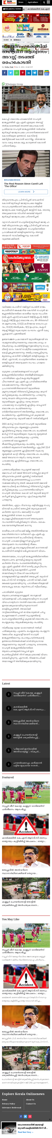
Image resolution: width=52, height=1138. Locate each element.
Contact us (31, 1104)
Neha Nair (9, 67)
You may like (10, 919)
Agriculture (33, 2)
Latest (6, 684)
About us (30, 1100)
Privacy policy (8, 1104)
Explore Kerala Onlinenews (23, 1094)
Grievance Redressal (11, 1108)
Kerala (17, 40)
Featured (8, 777)
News (20, 2)
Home (6, 40)
